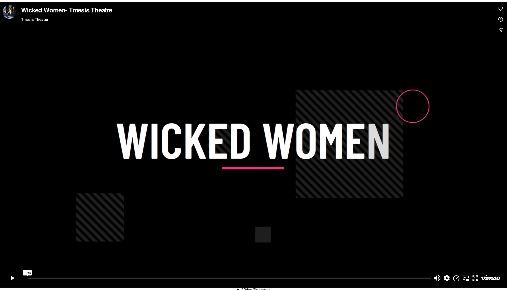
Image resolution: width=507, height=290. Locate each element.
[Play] (12, 278)
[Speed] (456, 278)
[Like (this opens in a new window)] (500, 8)
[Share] (500, 30)
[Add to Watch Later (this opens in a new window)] (500, 19)
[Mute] (437, 278)
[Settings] (447, 278)
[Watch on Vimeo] (491, 278)
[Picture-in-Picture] (466, 278)
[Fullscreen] (475, 278)
